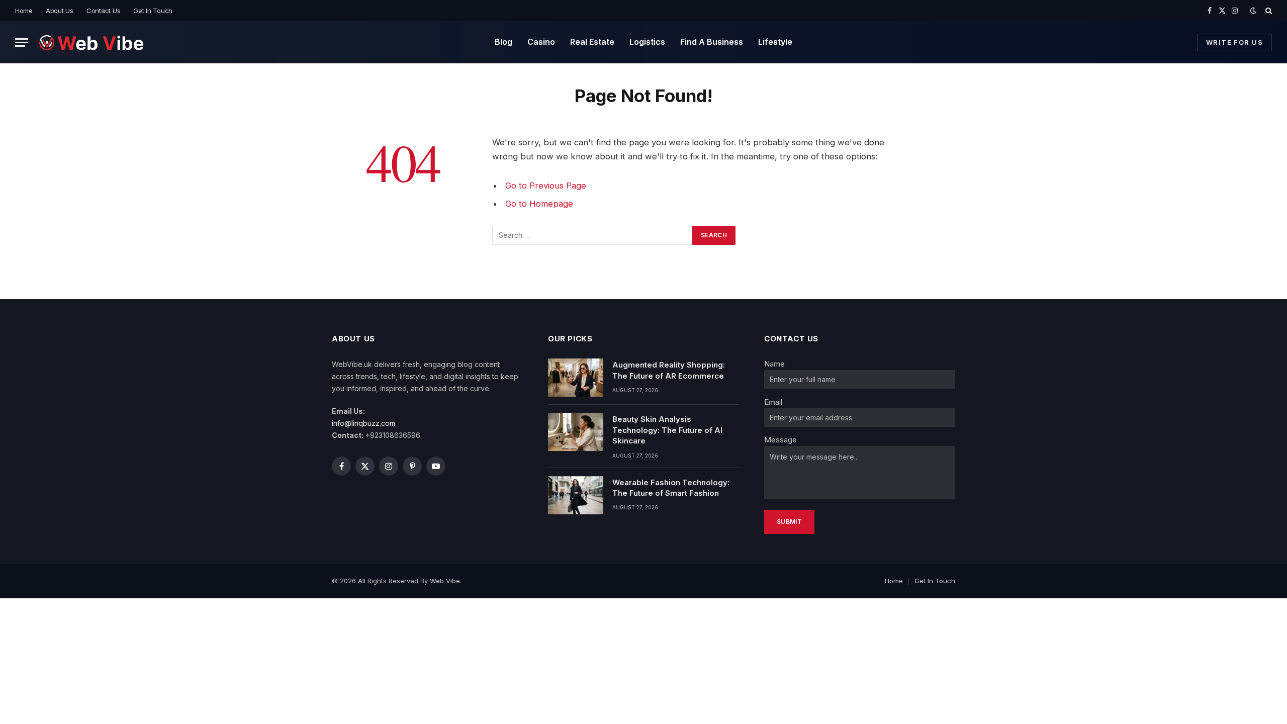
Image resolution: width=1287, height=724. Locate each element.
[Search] (1267, 10)
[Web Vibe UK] (91, 42)
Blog (503, 42)
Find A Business (711, 42)
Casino (541, 42)
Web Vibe (445, 581)
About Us (59, 11)
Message (780, 439)
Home (24, 11)
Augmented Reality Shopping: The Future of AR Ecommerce (668, 370)
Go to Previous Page (545, 185)
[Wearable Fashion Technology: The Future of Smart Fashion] (575, 495)
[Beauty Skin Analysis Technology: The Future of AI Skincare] (575, 432)
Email (773, 402)
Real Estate (592, 42)
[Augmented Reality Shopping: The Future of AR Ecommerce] (575, 377)
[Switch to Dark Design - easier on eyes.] (1253, 10)
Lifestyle (775, 42)
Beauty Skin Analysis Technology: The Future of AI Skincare (667, 429)
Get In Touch (152, 11)
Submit (789, 521)
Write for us (1234, 42)
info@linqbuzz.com (363, 423)
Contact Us (103, 11)
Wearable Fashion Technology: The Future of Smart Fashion (670, 488)
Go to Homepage (539, 204)
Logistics (647, 42)
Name (774, 364)
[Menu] (21, 42)
